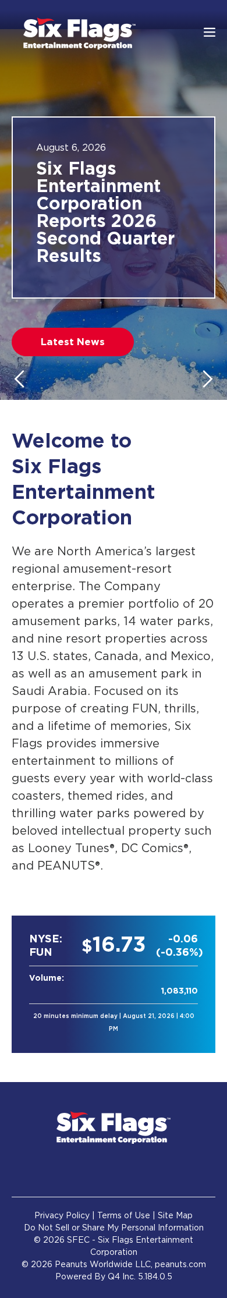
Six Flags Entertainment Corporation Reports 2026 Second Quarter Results (105, 213)
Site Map (175, 1216)
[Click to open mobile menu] (209, 33)
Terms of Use (123, 1216)
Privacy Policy (62, 1216)
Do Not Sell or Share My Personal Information (114, 1228)
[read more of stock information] (113, 984)
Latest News (73, 342)
